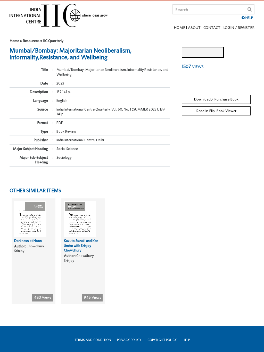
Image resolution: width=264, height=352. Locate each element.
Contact (211, 27)
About (194, 27)
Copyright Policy (162, 340)
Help (186, 340)
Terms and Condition (93, 340)
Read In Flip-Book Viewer (216, 110)
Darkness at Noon (28, 241)
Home (179, 27)
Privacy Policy (129, 340)
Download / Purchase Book (216, 99)
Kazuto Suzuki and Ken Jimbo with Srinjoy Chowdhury (81, 245)
